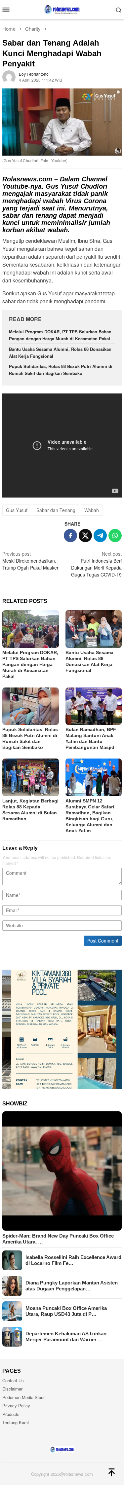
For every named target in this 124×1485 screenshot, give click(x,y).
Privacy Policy (16, 1405)
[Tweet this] (85, 535)
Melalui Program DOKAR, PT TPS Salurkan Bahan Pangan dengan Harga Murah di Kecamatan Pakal (60, 335)
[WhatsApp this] (115, 535)
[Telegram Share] (100, 535)
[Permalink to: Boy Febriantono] (9, 76)
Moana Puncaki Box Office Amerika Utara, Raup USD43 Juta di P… (66, 1311)
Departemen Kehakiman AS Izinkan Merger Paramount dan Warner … (65, 1336)
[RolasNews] (62, 9)
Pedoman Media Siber (23, 1397)
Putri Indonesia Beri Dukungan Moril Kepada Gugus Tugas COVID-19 (96, 564)
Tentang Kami (15, 1422)
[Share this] (70, 535)
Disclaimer (12, 1389)
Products (11, 1414)
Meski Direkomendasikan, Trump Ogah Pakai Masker (30, 560)
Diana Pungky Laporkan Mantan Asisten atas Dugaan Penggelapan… (71, 1285)
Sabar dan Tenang (55, 510)
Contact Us (13, 1380)
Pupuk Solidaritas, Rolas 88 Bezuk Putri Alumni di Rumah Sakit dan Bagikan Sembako (60, 369)
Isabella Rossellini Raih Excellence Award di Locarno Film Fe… (73, 1260)
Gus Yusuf (16, 510)
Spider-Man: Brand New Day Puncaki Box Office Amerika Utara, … (58, 1238)
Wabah (91, 510)
